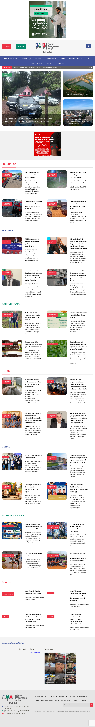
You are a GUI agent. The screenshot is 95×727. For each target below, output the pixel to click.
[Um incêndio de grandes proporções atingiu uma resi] (71, 668)
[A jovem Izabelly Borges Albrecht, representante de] (50, 658)
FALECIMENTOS (36, 63)
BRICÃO (49, 63)
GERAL (88, 59)
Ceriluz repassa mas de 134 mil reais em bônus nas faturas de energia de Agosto (77, 93)
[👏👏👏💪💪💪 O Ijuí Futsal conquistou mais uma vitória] (71, 679)
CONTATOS (60, 63)
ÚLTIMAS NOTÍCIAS (11, 59)
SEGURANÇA (26, 59)
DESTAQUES (7, 73)
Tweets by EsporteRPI (35, 652)
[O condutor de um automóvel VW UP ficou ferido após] (71, 658)
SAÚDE (62, 59)
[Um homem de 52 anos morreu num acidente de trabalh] (50, 668)
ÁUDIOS (6, 593)
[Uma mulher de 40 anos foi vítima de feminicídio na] (60, 668)
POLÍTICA (38, 59)
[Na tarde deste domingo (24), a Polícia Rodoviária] (50, 679)
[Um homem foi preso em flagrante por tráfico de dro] (60, 679)
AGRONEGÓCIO (51, 59)
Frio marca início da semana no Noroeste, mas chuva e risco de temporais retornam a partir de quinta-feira (78, 121)
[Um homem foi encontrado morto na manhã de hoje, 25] (60, 658)
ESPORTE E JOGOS (75, 59)
